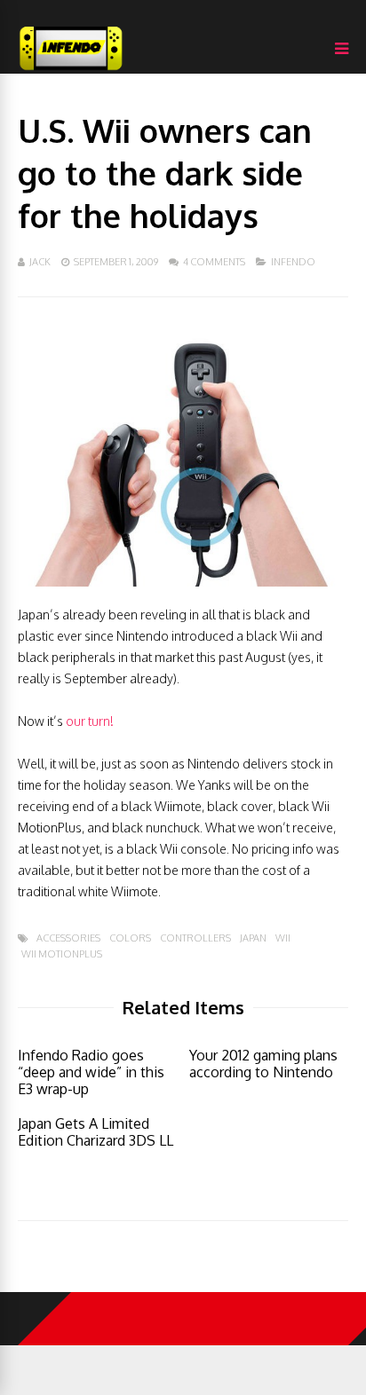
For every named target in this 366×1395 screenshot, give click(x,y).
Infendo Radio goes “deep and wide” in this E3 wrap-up (91, 1072)
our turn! (90, 721)
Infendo (293, 262)
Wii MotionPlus (61, 954)
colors (130, 938)
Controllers (195, 938)
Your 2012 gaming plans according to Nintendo (263, 1063)
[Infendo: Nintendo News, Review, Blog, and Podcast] (71, 69)
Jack (40, 262)
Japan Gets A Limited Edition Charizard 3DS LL (95, 1132)
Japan (253, 938)
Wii (282, 938)
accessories (68, 938)
